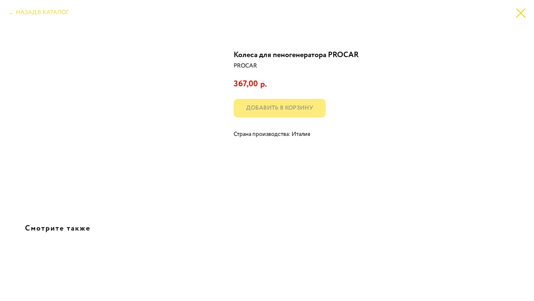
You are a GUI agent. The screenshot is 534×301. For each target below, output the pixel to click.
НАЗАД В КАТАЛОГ (42, 12)
